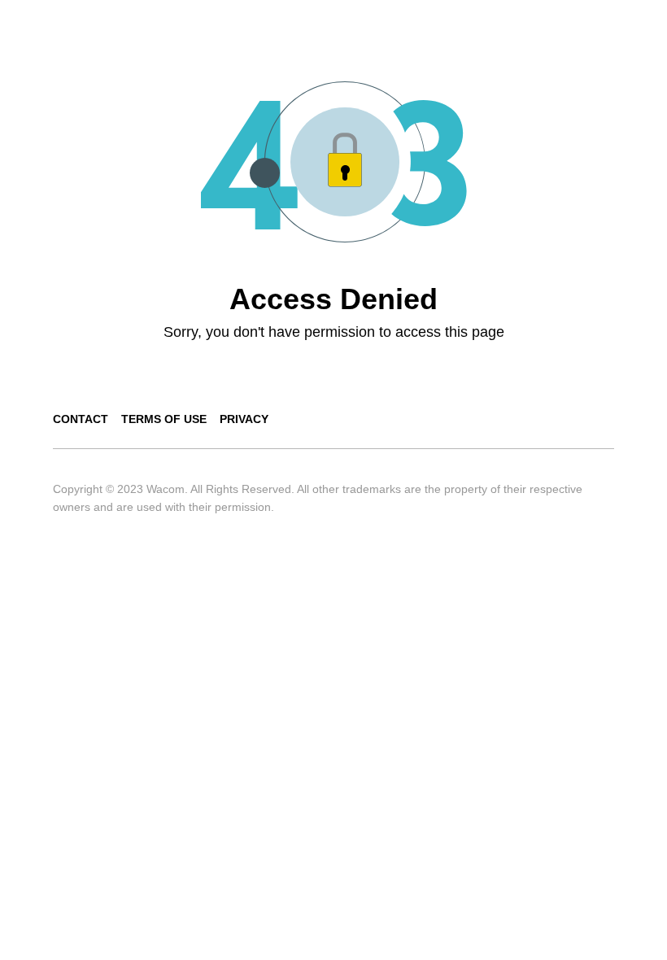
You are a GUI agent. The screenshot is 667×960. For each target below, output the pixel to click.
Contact (80, 418)
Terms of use (164, 418)
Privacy (244, 418)
